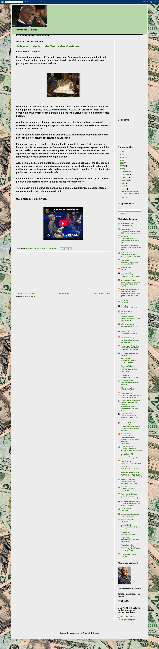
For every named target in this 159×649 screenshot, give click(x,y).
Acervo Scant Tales (127, 454)
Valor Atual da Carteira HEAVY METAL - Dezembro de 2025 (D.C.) (130, 295)
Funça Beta (125, 260)
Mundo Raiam (125, 359)
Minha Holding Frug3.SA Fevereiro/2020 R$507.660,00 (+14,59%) (130, 408)
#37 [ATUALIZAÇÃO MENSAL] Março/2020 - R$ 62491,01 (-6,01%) (130, 284)
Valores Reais (125, 229)
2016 (122, 169)
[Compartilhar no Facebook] (68, 248)
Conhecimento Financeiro (130, 514)
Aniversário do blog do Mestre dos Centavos (48, 46)
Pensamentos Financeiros (130, 346)
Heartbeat (124, 269)
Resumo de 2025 (126, 302)
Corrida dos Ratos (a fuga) (130, 472)
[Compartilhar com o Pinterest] (71, 248)
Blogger (95, 633)
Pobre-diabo (125, 375)
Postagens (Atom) (29, 297)
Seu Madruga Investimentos (130, 501)
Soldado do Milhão (127, 253)
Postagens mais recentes (26, 293)
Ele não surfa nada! (127, 317)
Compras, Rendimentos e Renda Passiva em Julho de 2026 (130, 240)
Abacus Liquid (126, 525)
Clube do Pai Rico (127, 224)
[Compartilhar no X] (66, 248)
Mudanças (124, 313)
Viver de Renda (126, 434)
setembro (125, 180)
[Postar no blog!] (64, 248)
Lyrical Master (126, 337)
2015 (122, 198)
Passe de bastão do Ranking (130, 468)
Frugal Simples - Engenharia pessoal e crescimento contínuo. (130, 403)
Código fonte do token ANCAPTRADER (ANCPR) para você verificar (131, 369)
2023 (122, 151)
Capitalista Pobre (127, 381)
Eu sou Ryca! (125, 300)
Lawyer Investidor (127, 414)
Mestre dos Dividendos (129, 494)
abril (123, 186)
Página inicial (64, 293)
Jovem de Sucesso (127, 467)
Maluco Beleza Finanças (129, 246)
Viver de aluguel (126, 461)
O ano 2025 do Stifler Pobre (130, 308)
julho (124, 183)
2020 (122, 157)
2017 (122, 166)
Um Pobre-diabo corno (128, 534)
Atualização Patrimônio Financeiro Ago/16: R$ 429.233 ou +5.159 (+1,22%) (130, 548)
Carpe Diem (124, 510)
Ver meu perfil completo (126, 620)
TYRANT (124, 487)
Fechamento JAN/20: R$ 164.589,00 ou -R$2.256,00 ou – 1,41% (130, 417)
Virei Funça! (124, 521)
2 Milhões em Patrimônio (129, 333)
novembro (126, 174)
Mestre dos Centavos (128, 616)
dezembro (125, 171)
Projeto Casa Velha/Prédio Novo (131, 463)
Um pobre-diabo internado (129, 377)
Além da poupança (127, 324)
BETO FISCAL (125, 236)
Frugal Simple (125, 538)
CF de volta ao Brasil (127, 516)
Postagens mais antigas (101, 293)
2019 (122, 160)
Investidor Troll (126, 423)
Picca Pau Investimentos (129, 353)
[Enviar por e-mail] (61, 248)
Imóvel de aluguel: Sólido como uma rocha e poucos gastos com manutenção (131, 340)
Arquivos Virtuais (127, 447)
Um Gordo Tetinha (127, 366)
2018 (122, 163)
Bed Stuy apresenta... (128, 280)
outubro (125, 177)
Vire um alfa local (126, 355)
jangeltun (79, 633)
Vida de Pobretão (127, 545)
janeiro (124, 189)
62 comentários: (52, 248)
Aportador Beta (126, 509)
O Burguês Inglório (127, 388)
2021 (122, 154)
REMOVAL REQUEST (127, 390)
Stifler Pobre (125, 306)
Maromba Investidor (128, 479)
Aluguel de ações (126, 225)
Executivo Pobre (126, 393)
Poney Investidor (127, 267)
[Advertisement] (63, 272)
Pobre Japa (125, 331)
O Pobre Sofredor (127, 519)
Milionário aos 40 (127, 311)
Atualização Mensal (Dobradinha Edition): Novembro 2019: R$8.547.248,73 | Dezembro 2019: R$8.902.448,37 (131, 439)
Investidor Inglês (126, 273)
